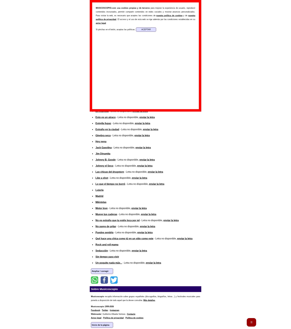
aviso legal (101, 23)
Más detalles (149, 300)
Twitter (114, 280)
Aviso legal (96, 318)
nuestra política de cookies (169, 15)
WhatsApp (94, 280)
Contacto (131, 314)
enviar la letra (147, 117)
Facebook (104, 280)
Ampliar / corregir (100, 271)
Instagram (114, 310)
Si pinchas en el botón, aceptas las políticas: (116, 29)
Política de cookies (134, 318)
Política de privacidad (113, 318)
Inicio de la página (100, 325)
